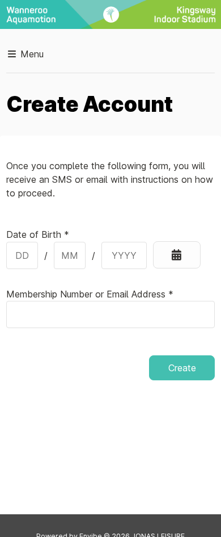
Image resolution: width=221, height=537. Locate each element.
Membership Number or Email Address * (89, 294)
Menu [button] (31, 54)
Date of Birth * (37, 234)
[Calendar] (177, 254)
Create (182, 368)
